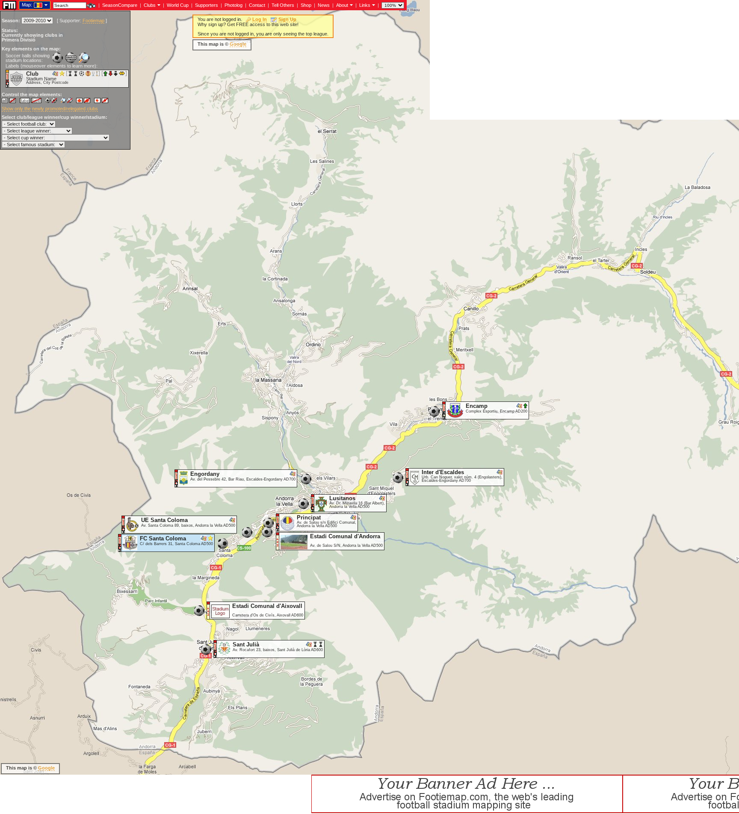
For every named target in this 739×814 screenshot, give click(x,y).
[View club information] (158, 4)
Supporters (206, 5)
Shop (306, 5)
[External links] (372, 4)
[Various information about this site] (350, 4)
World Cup (178, 5)
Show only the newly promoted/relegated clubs (50, 108)
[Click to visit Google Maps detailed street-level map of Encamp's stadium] (444, 410)
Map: (27, 4)
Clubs (150, 5)
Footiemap (93, 20)
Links (364, 5)
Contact (257, 5)
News (324, 5)
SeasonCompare (119, 5)
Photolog (233, 5)
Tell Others (283, 5)
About (342, 5)
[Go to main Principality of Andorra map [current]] (32, 4)
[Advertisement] (584, 60)
